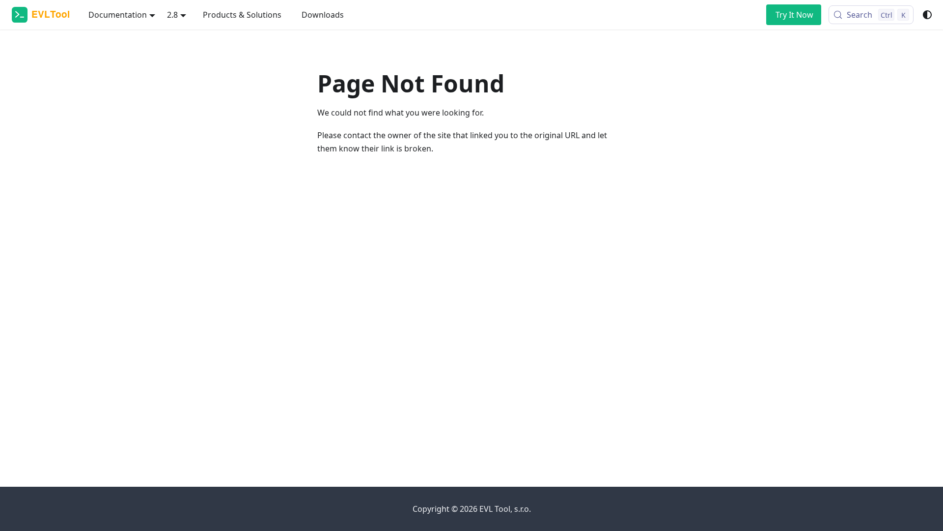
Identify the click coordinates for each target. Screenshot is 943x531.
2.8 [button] (172, 14)
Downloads (323, 14)
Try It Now (794, 14)
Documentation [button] (117, 14)
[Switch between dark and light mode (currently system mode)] (927, 15)
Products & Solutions (242, 14)
